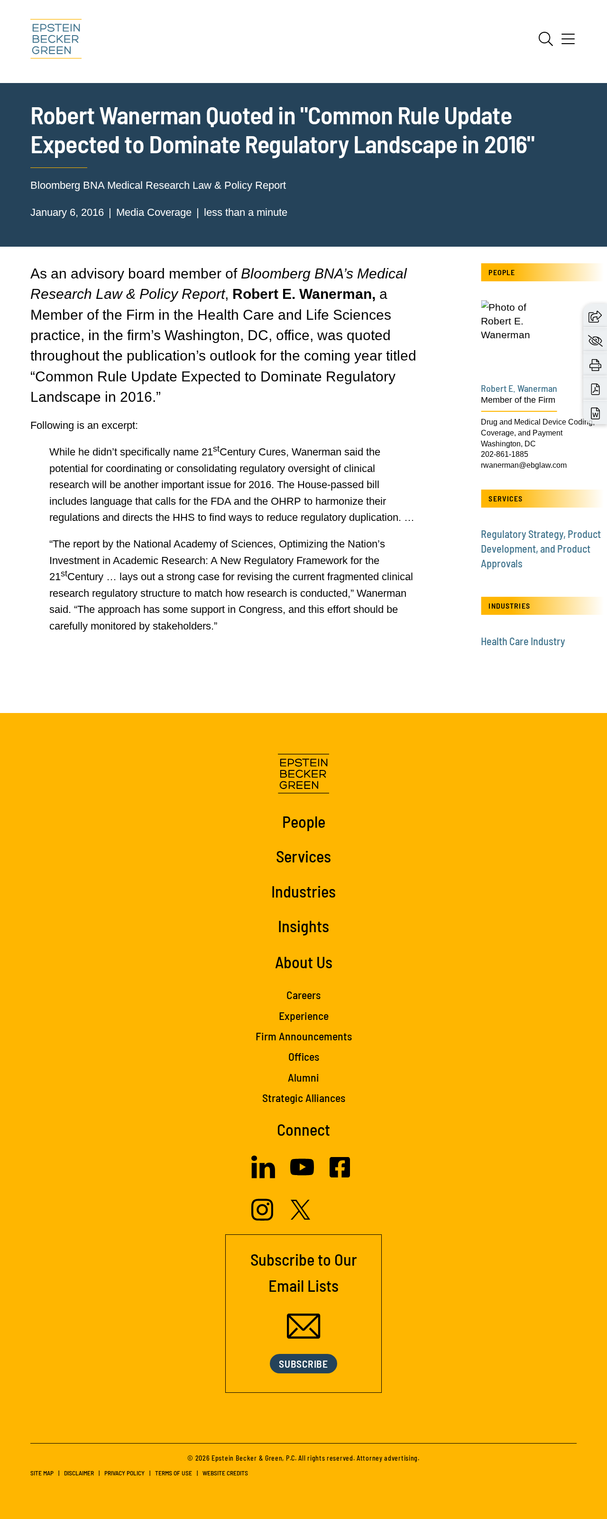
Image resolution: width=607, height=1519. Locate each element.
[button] (595, 315)
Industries (303, 891)
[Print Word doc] (595, 412)
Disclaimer (79, 1473)
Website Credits (225, 1473)
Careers (303, 994)
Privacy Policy (124, 1473)
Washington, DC (508, 443)
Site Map (42, 1473)
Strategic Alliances (303, 1097)
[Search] (546, 39)
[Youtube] (302, 1175)
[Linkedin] (263, 1174)
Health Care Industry (523, 641)
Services (303, 856)
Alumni (303, 1077)
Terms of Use (173, 1473)
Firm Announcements (304, 1036)
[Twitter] (301, 1216)
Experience (304, 1015)
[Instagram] (263, 1217)
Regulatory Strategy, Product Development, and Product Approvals (541, 548)
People (303, 821)
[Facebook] (340, 1173)
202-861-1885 (504, 454)
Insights (303, 925)
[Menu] (568, 42)
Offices (303, 1056)
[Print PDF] (595, 388)
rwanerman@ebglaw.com (524, 465)
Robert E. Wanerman (519, 388)
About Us (303, 962)
